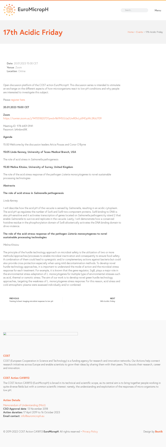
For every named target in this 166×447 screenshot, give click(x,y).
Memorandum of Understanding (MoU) (24, 405)
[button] (156, 10)
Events (139, 31)
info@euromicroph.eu (32, 416)
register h (16, 99)
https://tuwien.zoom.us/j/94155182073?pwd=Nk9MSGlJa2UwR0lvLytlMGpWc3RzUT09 (52, 118)
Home (131, 31)
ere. (23, 99)
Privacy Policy (90, 431)
